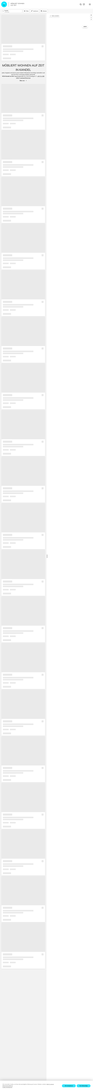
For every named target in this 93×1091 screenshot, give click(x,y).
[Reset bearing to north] (91, 19)
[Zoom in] (91, 15)
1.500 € (85, 26)
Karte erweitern (55, 15)
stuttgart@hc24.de (25, 78)
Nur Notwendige (84, 1085)
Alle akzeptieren (69, 1085)
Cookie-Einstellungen (7, 1087)
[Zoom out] (91, 17)
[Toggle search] (80, 4)
